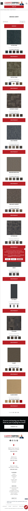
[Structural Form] (21, 115)
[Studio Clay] (17, 401)
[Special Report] (10, 178)
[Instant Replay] (14, 178)
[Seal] (21, 147)
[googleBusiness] (17, 440)
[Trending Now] (14, 164)
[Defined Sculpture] (10, 115)
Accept (7, 259)
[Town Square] (14, 274)
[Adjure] (21, 369)
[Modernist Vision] (13, 83)
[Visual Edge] (14, 100)
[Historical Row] (17, 274)
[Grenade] (10, 147)
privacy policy (13, 254)
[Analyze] (10, 369)
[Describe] (13, 369)
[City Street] (21, 51)
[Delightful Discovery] (14, 68)
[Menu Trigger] (2, 3)
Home (2, 9)
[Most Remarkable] (10, 83)
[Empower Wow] (17, 210)
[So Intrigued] (14, 195)
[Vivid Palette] (21, 83)
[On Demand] (17, 178)
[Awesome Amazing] (17, 83)
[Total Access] (21, 178)
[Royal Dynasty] (21, 401)
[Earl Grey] (17, 51)
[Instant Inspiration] (21, 210)
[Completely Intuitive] (13, 210)
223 (18, 412)
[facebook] (10, 440)
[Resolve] (14, 354)
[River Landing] (10, 274)
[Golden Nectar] (10, 401)
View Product (14, 56)
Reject (13, 259)
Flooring (4, 9)
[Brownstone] (14, 51)
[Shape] (14, 132)
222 (16, 412)
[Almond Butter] (13, 401)
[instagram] (13, 440)
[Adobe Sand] (14, 386)
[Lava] (13, 147)
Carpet (8, 9)
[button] (14, 427)
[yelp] (15, 440)
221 (13, 412)
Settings (20, 259)
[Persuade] (17, 369)
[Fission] (17, 147)
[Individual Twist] (14, 115)
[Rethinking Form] (17, 115)
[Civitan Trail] (12, 337)
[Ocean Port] (10, 51)
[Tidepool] (14, 37)
